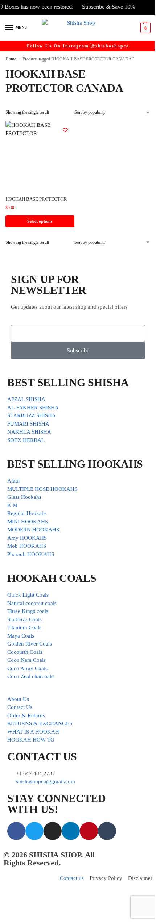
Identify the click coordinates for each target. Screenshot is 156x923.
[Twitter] (34, 831)
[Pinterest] (89, 831)
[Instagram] (53, 831)
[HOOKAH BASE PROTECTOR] (39, 155)
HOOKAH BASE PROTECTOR (36, 199)
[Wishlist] (65, 130)
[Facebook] (16, 831)
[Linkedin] (71, 831)
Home (10, 59)
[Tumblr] (107, 831)
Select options (40, 221)
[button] (145, 28)
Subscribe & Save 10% (102, 7)
